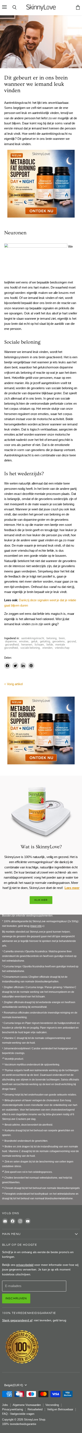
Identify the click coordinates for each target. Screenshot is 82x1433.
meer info (36, 926)
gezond (71, 641)
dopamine (11, 641)
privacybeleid (24, 1264)
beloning (51, 638)
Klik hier (41, 900)
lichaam (39, 644)
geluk (34, 641)
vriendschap (62, 647)
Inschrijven (16, 1298)
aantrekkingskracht (32, 638)
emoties (24, 641)
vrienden (47, 647)
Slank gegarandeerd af (17, 1320)
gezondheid (12, 644)
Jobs (5, 1405)
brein (62, 638)
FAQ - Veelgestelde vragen (18, 1413)
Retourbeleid (35, 1409)
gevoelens (58, 641)
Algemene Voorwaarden (27, 1405)
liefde (49, 644)
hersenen (26, 644)
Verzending (52, 1405)
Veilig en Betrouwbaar (60, 1409)
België (13, 1385)
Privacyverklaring (12, 1409)
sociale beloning (30, 647)
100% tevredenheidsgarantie (19, 1424)
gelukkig (45, 641)
